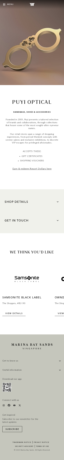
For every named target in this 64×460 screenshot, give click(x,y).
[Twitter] (19, 406)
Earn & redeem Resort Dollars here (32, 169)
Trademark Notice (22, 442)
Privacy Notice (41, 442)
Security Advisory (24, 446)
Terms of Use (42, 446)
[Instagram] (4, 406)
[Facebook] (9, 406)
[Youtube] (14, 406)
